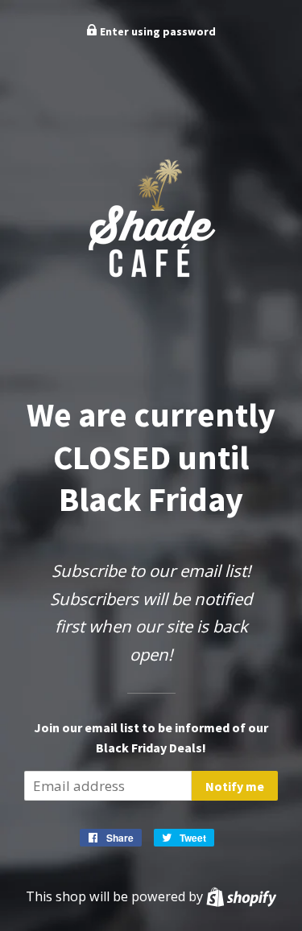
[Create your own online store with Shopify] (241, 896)
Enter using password (156, 31)
